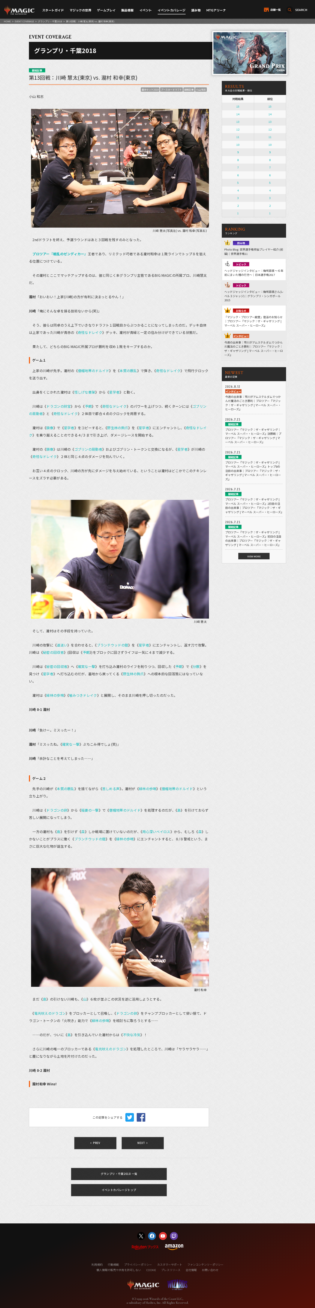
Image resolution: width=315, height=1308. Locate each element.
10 (237, 145)
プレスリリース (170, 1270)
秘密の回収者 (53, 652)
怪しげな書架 (84, 392)
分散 (196, 666)
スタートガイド (53, 10)
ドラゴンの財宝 (58, 406)
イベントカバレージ (172, 10)
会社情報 (191, 1270)
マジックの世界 (80, 10)
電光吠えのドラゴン (50, 1013)
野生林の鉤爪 (117, 427)
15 (237, 106)
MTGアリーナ (216, 10)
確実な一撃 (86, 666)
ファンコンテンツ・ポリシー (205, 1264)
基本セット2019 (150, 89)
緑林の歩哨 (55, 695)
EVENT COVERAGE (24, 21)
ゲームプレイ (106, 10)
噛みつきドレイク (83, 695)
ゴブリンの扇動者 (88, 449)
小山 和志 (201, 89)
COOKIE (151, 1270)
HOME (7, 21)
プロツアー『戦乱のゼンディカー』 (60, 253)
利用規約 (97, 1264)
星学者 (114, 392)
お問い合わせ (210, 1270)
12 (237, 129)
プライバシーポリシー (138, 1264)
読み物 (196, 10)
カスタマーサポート (169, 1264)
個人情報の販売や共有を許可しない (118, 1270)
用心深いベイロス (156, 831)
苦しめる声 (111, 788)
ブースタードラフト (171, 89)
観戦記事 (189, 89)
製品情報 (127, 10)
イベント (146, 10)
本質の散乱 (128, 370)
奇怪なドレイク (90, 332)
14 (237, 114)
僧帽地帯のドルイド (93, 370)
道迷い (62, 645)
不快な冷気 (131, 1034)
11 (237, 137)
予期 (88, 406)
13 (237, 122)
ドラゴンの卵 (56, 810)
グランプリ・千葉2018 (50, 21)
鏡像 (49, 427)
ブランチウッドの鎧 (112, 645)
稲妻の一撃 (90, 810)
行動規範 (113, 1264)
